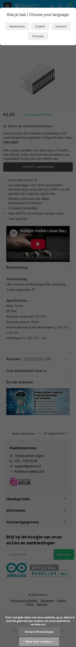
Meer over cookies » (39, 641)
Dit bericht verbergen (39, 631)
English (40, 26)
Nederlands (17, 26)
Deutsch (61, 26)
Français (38, 36)
